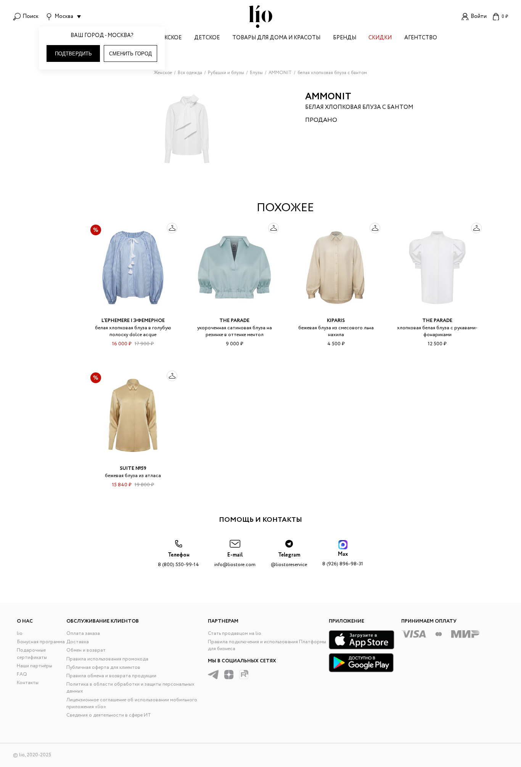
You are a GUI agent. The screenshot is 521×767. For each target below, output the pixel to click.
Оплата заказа (83, 633)
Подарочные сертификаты (32, 654)
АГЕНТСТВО (420, 38)
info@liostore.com (235, 559)
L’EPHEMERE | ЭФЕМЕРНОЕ (133, 320)
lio (20, 633)
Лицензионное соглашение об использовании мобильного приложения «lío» (131, 703)
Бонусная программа (41, 642)
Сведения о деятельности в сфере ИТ (108, 715)
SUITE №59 (133, 468)
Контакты (28, 682)
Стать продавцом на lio (234, 633)
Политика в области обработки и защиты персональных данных (130, 688)
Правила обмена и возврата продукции (111, 676)
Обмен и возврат (86, 650)
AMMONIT (328, 97)
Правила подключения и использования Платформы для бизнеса (267, 645)
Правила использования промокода (107, 659)
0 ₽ (505, 16)
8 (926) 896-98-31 (342, 559)
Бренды (344, 38)
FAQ (22, 674)
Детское (207, 38)
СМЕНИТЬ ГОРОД (130, 54)
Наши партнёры (34, 666)
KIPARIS (336, 320)
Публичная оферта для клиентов (103, 667)
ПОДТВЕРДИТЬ (73, 54)
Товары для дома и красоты (276, 38)
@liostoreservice (289, 559)
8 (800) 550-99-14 (178, 559)
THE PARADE (234, 320)
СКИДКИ (380, 38)
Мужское (168, 38)
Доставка (77, 642)
